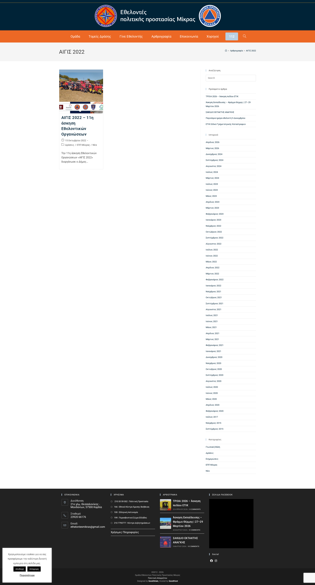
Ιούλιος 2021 (212, 315)
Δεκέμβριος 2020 (214, 357)
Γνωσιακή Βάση (213, 447)
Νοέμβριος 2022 (213, 226)
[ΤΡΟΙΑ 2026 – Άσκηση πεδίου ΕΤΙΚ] (165, 504)
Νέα (95, 145)
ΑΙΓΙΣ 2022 (251, 50)
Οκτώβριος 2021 (214, 297)
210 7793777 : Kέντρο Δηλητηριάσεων (132, 523)
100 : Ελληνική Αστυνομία (126, 512)
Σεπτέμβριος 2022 (214, 237)
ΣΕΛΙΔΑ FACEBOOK (222, 494)
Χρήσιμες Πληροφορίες (125, 532)
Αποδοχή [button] (19, 569)
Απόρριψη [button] (34, 569)
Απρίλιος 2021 (212, 333)
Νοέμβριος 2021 (213, 291)
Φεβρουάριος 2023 (214, 214)
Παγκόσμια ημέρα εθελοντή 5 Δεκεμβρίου (225, 118)
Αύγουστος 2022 (213, 244)
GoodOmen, (153, 581)
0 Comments (194, 509)
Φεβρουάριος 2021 (214, 345)
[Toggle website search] (245, 36)
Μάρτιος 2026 (212, 148)
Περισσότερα (27, 575)
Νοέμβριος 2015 (213, 423)
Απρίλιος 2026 (212, 142)
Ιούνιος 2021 (212, 321)
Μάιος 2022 (211, 261)
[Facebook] (211, 561)
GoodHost (173, 581)
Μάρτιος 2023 (212, 208)
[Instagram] (216, 561)
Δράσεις (69, 145)
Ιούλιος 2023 (212, 184)
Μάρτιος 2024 (212, 178)
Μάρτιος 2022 (212, 273)
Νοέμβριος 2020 (213, 363)
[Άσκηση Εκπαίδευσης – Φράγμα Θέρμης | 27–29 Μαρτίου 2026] (165, 523)
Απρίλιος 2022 (212, 267)
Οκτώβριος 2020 (214, 369)
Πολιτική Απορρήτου (157, 578)
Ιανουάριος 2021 (213, 351)
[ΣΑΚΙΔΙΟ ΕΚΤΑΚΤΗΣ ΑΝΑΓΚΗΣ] (165, 541)
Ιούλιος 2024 (212, 172)
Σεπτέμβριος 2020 (214, 375)
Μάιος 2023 (211, 196)
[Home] (226, 50)
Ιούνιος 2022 (212, 256)
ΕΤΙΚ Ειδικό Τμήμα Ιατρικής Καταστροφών (226, 124)
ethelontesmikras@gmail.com (88, 526)
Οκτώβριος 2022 (214, 232)
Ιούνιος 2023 (212, 190)
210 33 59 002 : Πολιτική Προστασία (131, 501)
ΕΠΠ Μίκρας (83, 145)
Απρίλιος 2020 (212, 405)
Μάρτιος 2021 (212, 339)
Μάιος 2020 (211, 399)
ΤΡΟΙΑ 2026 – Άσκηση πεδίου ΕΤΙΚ (222, 96)
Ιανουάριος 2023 (213, 220)
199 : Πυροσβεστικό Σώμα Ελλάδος (130, 517)
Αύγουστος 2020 (213, 381)
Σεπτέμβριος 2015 (214, 429)
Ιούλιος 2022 (212, 249)
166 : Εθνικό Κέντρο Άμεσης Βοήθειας (131, 507)
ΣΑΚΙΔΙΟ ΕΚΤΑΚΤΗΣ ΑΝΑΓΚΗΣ (220, 112)
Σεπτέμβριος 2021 (214, 303)
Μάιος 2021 (211, 327)
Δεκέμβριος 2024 (214, 154)
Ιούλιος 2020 (212, 387)
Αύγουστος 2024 (213, 166)
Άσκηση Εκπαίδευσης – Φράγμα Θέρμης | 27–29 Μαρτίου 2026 (188, 521)
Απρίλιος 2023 (212, 202)
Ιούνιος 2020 (212, 393)
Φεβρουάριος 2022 (214, 279)
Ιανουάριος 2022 (213, 285)
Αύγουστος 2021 (213, 309)
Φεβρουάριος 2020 (214, 411)
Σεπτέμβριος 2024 (214, 160)
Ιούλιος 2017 (212, 417)
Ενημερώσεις (212, 459)
